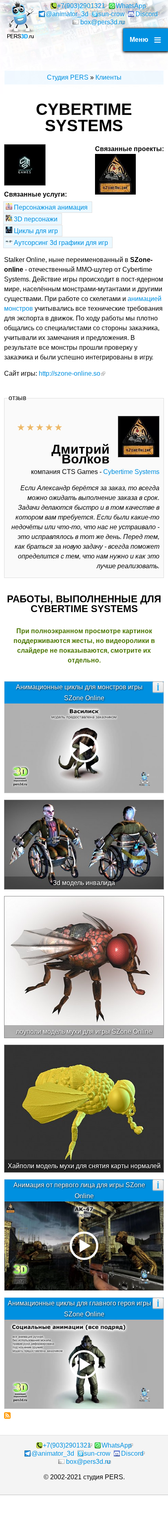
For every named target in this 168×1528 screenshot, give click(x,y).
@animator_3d (67, 14)
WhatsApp (131, 6)
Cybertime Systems (131, 471)
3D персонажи (35, 219)
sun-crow (111, 14)
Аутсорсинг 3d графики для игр (61, 242)
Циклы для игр (36, 230)
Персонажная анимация (51, 207)
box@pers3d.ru (102, 22)
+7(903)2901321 (81, 6)
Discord (146, 14)
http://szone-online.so (69, 373)
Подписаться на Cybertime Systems (7, 1415)
